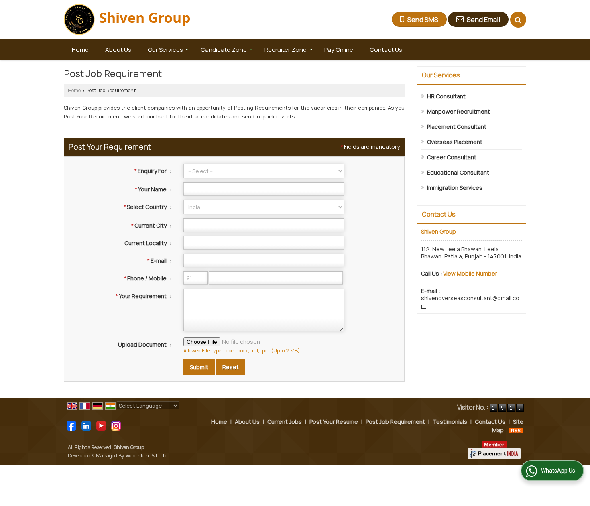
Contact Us (386, 49)
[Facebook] (71, 425)
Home (80, 49)
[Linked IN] (86, 425)
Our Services (165, 49)
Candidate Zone (224, 49)
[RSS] (516, 430)
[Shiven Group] (127, 19)
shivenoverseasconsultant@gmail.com (470, 301)
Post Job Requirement (395, 421)
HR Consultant (446, 96)
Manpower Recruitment (458, 111)
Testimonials (450, 421)
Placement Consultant (456, 126)
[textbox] (263, 225)
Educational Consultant (458, 172)
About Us (118, 49)
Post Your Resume (333, 421)
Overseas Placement (454, 142)
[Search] (518, 20)
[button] (470, 273)
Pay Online (338, 49)
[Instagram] (116, 425)
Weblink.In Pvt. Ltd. (147, 455)
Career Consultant (451, 157)
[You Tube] (101, 425)
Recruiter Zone (285, 49)
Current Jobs (284, 421)
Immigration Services (454, 187)
